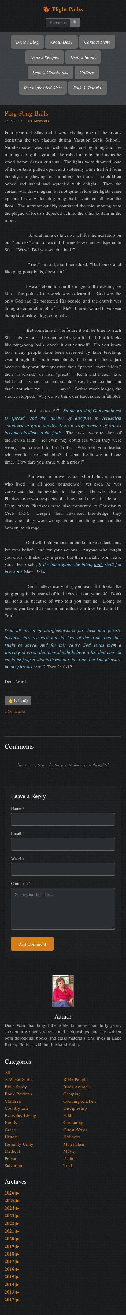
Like (18, 700)
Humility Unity (19, 1144)
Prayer (11, 1158)
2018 (12, 1253)
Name (17, 808)
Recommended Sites (43, 87)
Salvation (13, 1165)
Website (17, 858)
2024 (12, 1208)
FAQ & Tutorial (87, 87)
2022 (12, 1223)
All (7, 1072)
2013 (12, 1291)
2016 (12, 1269)
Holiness (71, 1137)
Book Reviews (18, 1094)
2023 (12, 1215)
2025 (12, 1200)
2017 (12, 1261)
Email (18, 833)
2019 (12, 1246)
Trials (68, 1165)
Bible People (75, 1079)
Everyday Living (20, 1115)
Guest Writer (75, 1130)
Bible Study (16, 1087)
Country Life (17, 1108)
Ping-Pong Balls (26, 113)
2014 (12, 1284)
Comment (21, 883)
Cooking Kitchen (79, 1101)
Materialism (74, 1144)
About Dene (61, 42)
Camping (72, 1094)
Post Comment (32, 944)
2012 (12, 1299)
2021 (12, 1230)
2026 (12, 1192)
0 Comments (38, 121)
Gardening (73, 1122)
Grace (10, 1130)
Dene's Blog (27, 42)
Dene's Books (83, 57)
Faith (67, 1115)
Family (11, 1122)
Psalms (69, 1158)
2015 (12, 1276)
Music (69, 1151)
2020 (12, 1238)
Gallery (87, 72)
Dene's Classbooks (50, 72)
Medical (12, 1151)
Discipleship (75, 1108)
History (12, 1137)
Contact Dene (97, 42)
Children (13, 1101)
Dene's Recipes (44, 57)
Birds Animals (77, 1087)
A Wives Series (19, 1079)
